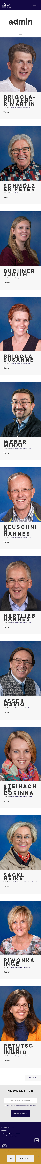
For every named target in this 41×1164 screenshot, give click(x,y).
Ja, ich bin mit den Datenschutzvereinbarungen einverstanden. (22, 1105)
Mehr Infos (25, 1158)
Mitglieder (25, 107)
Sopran (30, 278)
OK (11, 1158)
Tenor (29, 107)
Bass (24, 192)
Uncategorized (18, 107)
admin (12, 107)
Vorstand (34, 882)
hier (10, 1136)
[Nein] (39, 1156)
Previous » (33, 1078)
